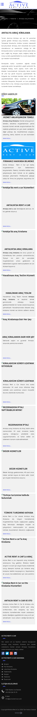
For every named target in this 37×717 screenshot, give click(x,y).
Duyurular (7, 679)
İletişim (6, 674)
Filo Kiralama (8, 666)
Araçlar (6, 664)
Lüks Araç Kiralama (10, 669)
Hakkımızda (7, 671)
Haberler (7, 677)
